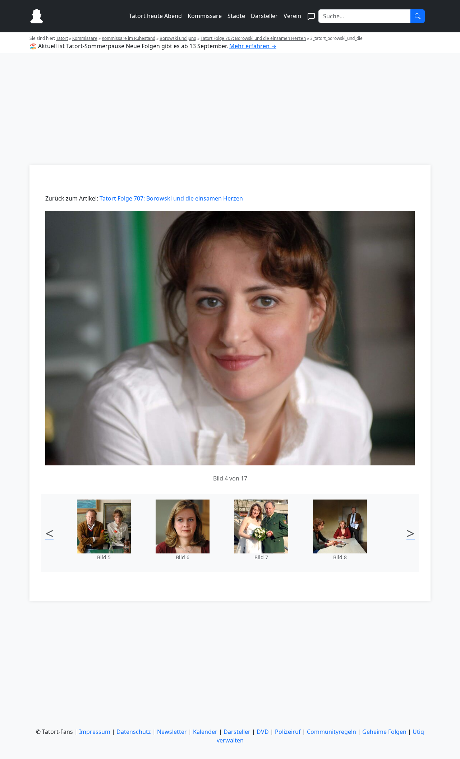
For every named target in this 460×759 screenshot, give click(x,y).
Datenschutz (133, 732)
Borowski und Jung (178, 38)
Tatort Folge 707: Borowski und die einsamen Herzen (253, 38)
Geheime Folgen (384, 732)
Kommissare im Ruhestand (128, 38)
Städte (236, 16)
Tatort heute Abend (155, 16)
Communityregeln (331, 732)
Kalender (205, 732)
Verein (292, 16)
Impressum (94, 732)
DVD (263, 732)
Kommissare (205, 16)
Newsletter (172, 732)
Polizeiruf (288, 732)
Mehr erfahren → (252, 46)
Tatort (62, 38)
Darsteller (264, 16)
